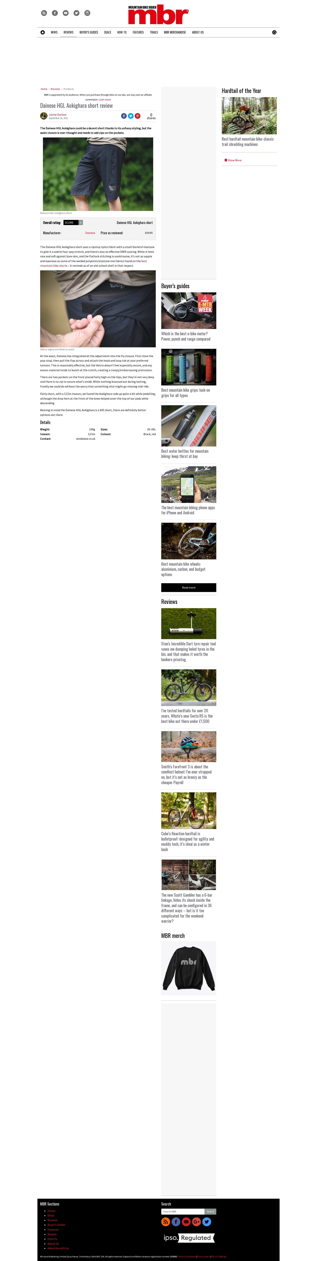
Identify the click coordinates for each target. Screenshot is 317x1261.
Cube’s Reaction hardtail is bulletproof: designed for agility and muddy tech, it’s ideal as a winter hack (187, 841)
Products (69, 89)
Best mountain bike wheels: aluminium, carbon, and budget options (183, 569)
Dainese (90, 233)
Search (210, 1211)
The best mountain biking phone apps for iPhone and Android (188, 510)
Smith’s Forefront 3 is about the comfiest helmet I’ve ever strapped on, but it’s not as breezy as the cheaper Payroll (186, 774)
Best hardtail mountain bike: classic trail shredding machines (248, 141)
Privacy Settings (218, 1256)
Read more (189, 587)
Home (44, 89)
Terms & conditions (187, 1256)
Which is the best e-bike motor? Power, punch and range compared (185, 336)
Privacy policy (203, 1256)
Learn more (105, 99)
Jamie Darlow (57, 114)
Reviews (55, 89)
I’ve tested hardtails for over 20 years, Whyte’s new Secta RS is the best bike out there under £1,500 (187, 715)
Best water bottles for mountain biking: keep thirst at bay (184, 453)
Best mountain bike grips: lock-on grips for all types (185, 392)
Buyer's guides (175, 286)
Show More (234, 160)
